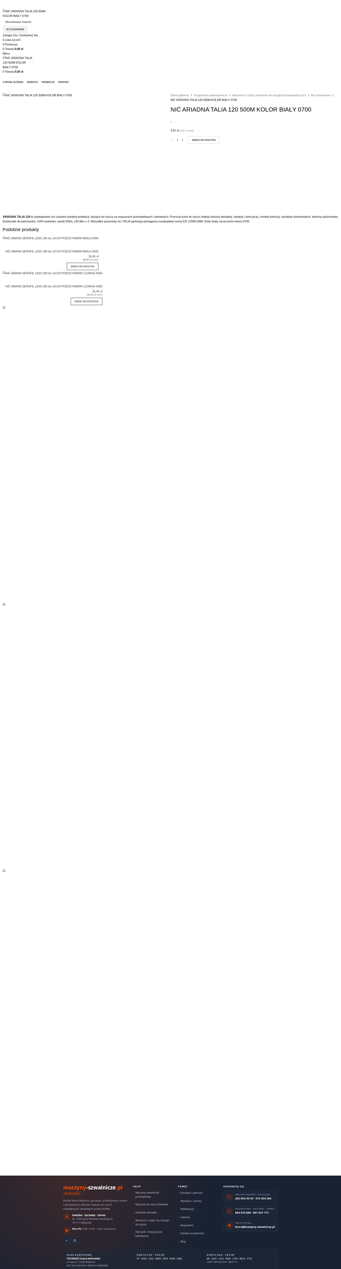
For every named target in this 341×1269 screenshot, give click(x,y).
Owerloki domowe (146, 1212)
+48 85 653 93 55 (14, 6)
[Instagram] (74, 1240)
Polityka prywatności (192, 1233)
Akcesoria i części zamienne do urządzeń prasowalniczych (269, 95)
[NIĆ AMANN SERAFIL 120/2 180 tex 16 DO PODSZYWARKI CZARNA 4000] (52, 273)
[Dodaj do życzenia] (94, 245)
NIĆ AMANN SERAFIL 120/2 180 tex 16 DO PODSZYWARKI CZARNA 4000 (54, 286)
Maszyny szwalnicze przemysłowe (147, 1194)
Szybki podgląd (84, 245)
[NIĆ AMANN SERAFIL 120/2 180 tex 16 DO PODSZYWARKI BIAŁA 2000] (50, 238)
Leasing (185, 1217)
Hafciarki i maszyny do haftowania (148, 1233)
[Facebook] (66, 1240)
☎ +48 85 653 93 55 (16, 2)
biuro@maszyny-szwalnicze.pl (49, 6)
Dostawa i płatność (191, 1192)
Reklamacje (187, 1209)
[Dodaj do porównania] (74, 245)
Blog (183, 1241)
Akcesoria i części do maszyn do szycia (152, 1222)
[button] (82, 266)
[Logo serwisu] (29, 13)
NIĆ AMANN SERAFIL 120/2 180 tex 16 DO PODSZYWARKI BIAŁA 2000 (52, 251)
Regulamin (186, 1225)
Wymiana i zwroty (190, 1201)
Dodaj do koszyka (204, 140)
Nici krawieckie (321, 95)
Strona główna (180, 95)
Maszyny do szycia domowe (151, 1204)
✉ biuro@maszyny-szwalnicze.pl (55, 2)
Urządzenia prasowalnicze (211, 95)
